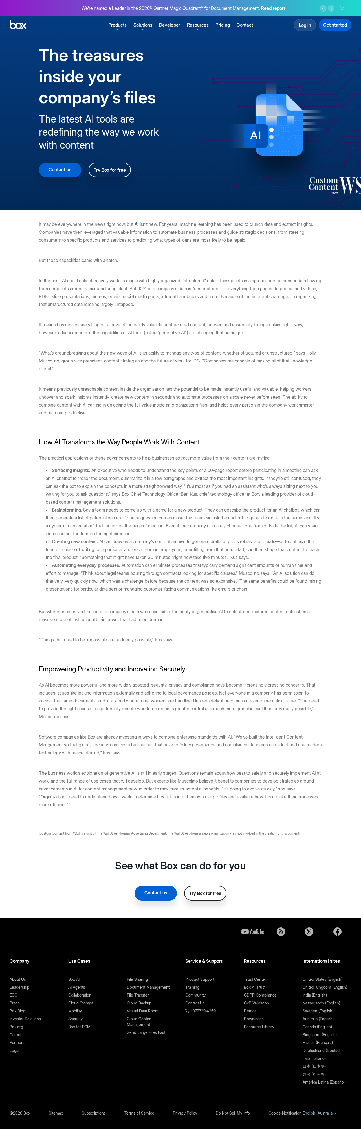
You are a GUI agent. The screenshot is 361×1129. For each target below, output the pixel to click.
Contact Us (195, 1003)
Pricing (222, 25)
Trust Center (255, 979)
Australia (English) (318, 1018)
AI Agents (76, 987)
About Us (18, 979)
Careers (17, 1034)
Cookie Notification (284, 1113)
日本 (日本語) (314, 1066)
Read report (273, 8)
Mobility (75, 1010)
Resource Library (259, 1026)
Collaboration (79, 995)
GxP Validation (256, 1003)
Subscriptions (94, 1113)
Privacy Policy (185, 1113)
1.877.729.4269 (202, 1010)
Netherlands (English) (321, 1003)
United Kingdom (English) (325, 987)
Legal (14, 1050)
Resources (198, 25)
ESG (13, 995)
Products (117, 25)
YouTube (253, 932)
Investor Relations (25, 1018)
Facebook (337, 932)
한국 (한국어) (314, 1074)
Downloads (254, 1018)
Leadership (19, 987)
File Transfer (138, 995)
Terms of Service (139, 1113)
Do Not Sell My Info (233, 1113)
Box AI (74, 979)
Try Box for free (110, 170)
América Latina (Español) (324, 1082)
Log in (305, 25)
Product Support (199, 979)
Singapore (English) (320, 1034)
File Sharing (137, 979)
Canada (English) (317, 1026)
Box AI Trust (254, 987)
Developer (169, 25)
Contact (245, 25)
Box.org (16, 1026)
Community (195, 995)
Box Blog (17, 1010)
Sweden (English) (318, 1010)
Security (75, 1018)
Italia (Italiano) (314, 1058)
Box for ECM (79, 1026)
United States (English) (322, 979)
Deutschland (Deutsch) (323, 1050)
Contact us (60, 169)
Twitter (309, 932)
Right (331, 8)
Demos (250, 1010)
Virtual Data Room (143, 1010)
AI (137, 224)
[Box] (18, 25)
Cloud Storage (81, 1003)
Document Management (148, 987)
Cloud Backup (139, 1003)
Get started (335, 25)
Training (192, 987)
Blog (281, 932)
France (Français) (318, 1042)
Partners (17, 1042)
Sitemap (56, 1113)
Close (342, 8)
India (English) (315, 995)
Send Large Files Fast (146, 1032)
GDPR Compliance (260, 995)
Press (15, 1003)
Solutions (142, 25)
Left (323, 8)
